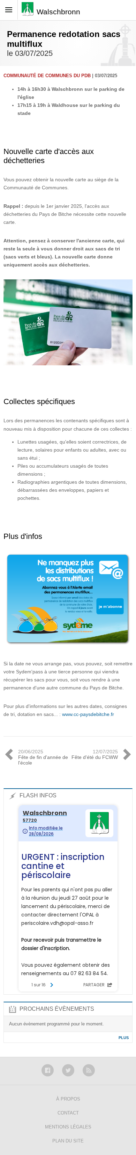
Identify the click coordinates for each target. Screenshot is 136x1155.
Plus (124, 1038)
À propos (68, 1099)
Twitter (68, 1070)
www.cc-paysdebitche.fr (88, 714)
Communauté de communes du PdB (47, 75)
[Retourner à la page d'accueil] (29, 11)
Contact (68, 1113)
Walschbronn (58, 12)
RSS (89, 1070)
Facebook (47, 1070)
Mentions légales (68, 1127)
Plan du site (68, 1140)
